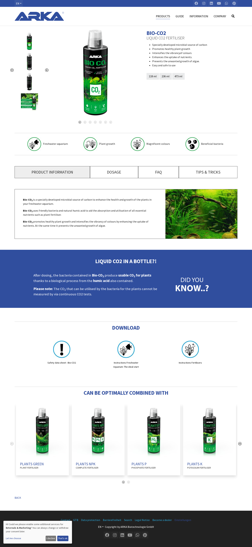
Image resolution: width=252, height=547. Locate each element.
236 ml (166, 76)
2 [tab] (85, 122)
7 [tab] (110, 122)
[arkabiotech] (39, 16)
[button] (19, 3)
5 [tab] (100, 122)
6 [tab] (105, 122)
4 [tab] (95, 122)
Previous (12, 70)
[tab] (52, 172)
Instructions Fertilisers (190, 362)
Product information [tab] (52, 172)
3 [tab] (90, 122)
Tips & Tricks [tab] (208, 172)
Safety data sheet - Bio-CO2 (61, 362)
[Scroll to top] (246, 541)
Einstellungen (183, 520)
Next (47, 70)
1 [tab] (80, 122)
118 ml (153, 76)
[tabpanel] (95, 72)
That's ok (62, 538)
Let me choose (13, 538)
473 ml (178, 76)
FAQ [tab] (158, 172)
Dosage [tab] (114, 172)
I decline (50, 538)
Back (18, 497)
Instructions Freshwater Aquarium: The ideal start (126, 364)
